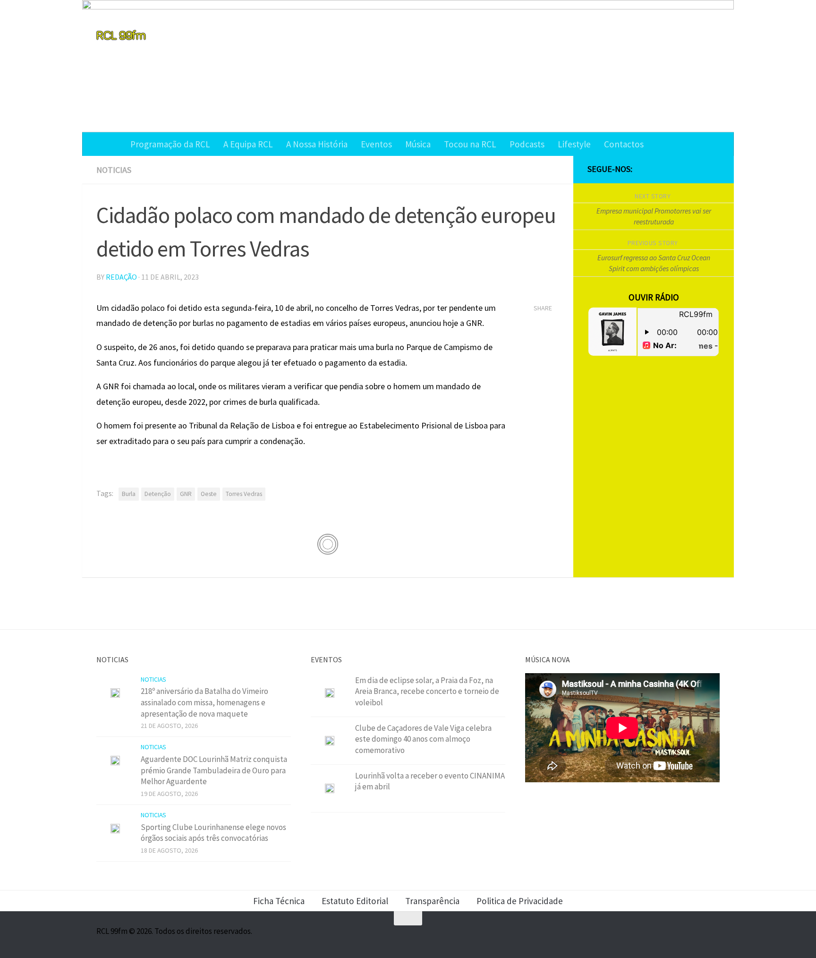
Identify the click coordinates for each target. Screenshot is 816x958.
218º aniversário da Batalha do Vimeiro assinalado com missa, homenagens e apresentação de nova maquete (204, 702)
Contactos (624, 144)
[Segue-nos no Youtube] (699, 169)
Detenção (157, 494)
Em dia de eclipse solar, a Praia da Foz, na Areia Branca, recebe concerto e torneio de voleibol (427, 691)
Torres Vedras (244, 494)
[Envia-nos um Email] (714, 169)
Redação (121, 277)
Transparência (432, 901)
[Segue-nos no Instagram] (683, 169)
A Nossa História (317, 144)
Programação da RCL (170, 144)
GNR (186, 494)
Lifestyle (574, 144)
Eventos (376, 144)
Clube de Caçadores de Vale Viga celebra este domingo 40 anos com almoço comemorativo (423, 739)
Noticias (113, 169)
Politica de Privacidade (519, 901)
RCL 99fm (120, 34)
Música (418, 144)
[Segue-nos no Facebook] (668, 169)
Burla (129, 494)
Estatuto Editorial (355, 901)
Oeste (209, 494)
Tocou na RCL (470, 144)
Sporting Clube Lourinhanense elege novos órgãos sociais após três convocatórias (213, 833)
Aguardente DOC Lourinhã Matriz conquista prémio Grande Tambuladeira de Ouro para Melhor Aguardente (214, 770)
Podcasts (527, 144)
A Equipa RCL (248, 144)
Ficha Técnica (279, 901)
